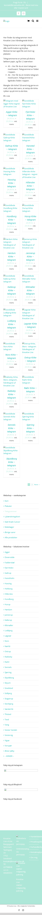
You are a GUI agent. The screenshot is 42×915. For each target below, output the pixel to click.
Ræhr (7, 662)
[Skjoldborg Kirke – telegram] (11, 447)
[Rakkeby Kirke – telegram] (11, 377)
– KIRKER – (9, 756)
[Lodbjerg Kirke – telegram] (11, 309)
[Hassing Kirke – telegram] (11, 168)
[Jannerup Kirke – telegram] (30, 239)
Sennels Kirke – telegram (11, 428)
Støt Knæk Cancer (12, 522)
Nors (7, 641)
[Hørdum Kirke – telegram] (11, 239)
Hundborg (9, 599)
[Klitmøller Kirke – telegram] (30, 276)
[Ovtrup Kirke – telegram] (30, 343)
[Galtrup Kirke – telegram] (11, 134)
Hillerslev (9, 594)
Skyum (8, 683)
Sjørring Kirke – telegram (30, 428)
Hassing (8, 583)
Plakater (8, 506)
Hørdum (8, 609)
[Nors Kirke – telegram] (11, 343)
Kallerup (8, 620)
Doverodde (9, 557)
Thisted (8, 714)
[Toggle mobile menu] (37, 21)
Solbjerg (8, 693)
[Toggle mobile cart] (28, 21)
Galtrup (8, 573)
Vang (7, 724)
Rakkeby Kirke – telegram (11, 394)
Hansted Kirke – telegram (30, 149)
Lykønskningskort (12, 516)
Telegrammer (11, 511)
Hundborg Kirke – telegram (11, 219)
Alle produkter (11, 537)
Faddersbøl (9, 562)
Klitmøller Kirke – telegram (30, 290)
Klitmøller (9, 625)
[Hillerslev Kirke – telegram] (30, 168)
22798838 (7, 867)
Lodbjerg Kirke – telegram (11, 324)
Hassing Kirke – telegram (11, 183)
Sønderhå (9, 709)
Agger (7, 552)
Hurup (7, 604)
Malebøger (9, 527)
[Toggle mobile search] (33, 21)
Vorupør (8, 745)
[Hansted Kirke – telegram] (30, 134)
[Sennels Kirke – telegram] (11, 413)
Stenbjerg (9, 703)
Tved (7, 719)
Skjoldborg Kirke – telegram (11, 462)
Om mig (33, 857)
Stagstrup (9, 698)
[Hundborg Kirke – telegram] (11, 205)
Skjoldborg (9, 677)
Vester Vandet (11, 730)
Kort (6, 501)
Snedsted (9, 688)
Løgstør (8, 635)
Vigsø (7, 740)
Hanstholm (9, 578)
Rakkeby (8, 656)
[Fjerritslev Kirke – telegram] (30, 100)
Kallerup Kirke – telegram (11, 290)
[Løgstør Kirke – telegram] (30, 309)
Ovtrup (8, 651)
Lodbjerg (8, 630)
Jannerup (9, 615)
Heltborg (8, 588)
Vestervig (9, 735)
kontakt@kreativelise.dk (13, 861)
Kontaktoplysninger (34, 852)
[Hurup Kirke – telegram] (30, 205)
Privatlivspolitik (34, 841)
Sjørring (8, 672)
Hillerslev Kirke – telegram (30, 186)
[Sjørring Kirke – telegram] (30, 413)
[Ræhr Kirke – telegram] (30, 377)
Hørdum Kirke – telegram (11, 256)
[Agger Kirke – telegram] (11, 100)
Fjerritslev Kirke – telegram (30, 115)
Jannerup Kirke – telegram (30, 256)
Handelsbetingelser (34, 836)
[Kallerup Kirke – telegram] (11, 276)
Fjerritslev (9, 567)
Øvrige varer (10, 532)
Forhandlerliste (34, 847)
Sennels (8, 667)
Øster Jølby (9, 751)
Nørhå (7, 646)
